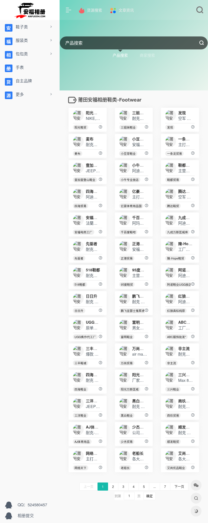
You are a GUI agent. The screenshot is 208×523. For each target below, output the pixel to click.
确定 (149, 496)
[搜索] (200, 11)
